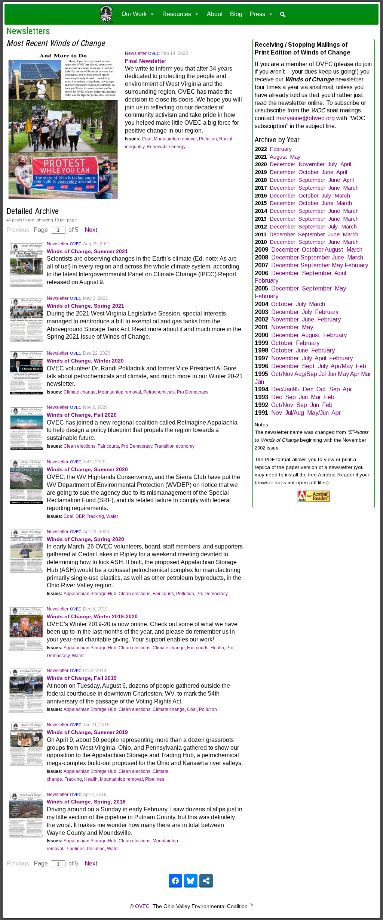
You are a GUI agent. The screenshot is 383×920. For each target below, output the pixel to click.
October (308, 172)
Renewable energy (166, 146)
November (311, 164)
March (351, 187)
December (282, 164)
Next (91, 230)
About (215, 14)
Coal (146, 139)
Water (112, 516)
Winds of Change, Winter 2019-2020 (92, 616)
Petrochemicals (159, 392)
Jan (259, 382)
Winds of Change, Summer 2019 (87, 732)
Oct (321, 389)
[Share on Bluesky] (190, 881)
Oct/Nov (282, 374)
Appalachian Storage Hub (90, 593)
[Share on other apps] (206, 881)
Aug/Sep (305, 374)
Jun (331, 374)
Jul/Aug (294, 413)
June (327, 172)
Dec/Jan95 (285, 389)
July (332, 164)
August (278, 156)
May (295, 156)
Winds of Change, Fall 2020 (82, 415)
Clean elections (79, 446)
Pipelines (154, 779)
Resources (176, 14)
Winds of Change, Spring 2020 (85, 539)
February (281, 149)
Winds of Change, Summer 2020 (87, 469)
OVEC (154, 53)
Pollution (208, 139)
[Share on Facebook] (175, 881)
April (345, 164)
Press (257, 14)
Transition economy (174, 446)
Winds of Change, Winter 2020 (85, 361)
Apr (354, 374)
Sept (308, 366)
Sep (334, 389)
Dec (308, 389)
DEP (80, 516)
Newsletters (28, 31)
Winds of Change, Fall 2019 (82, 678)
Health (217, 647)
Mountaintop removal (175, 139)
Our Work (134, 14)
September (311, 180)
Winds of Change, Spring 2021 (85, 306)
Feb (361, 366)
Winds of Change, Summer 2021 (87, 251)
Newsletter (136, 53)
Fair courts (108, 446)
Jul (322, 374)
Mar (366, 374)
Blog (236, 14)
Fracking (95, 516)
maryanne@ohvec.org (305, 118)
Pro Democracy (192, 392)
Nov (276, 413)
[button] (282, 14)
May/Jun (318, 413)
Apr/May (342, 366)
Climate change (80, 392)
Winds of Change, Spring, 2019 (86, 802)
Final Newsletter (145, 61)
